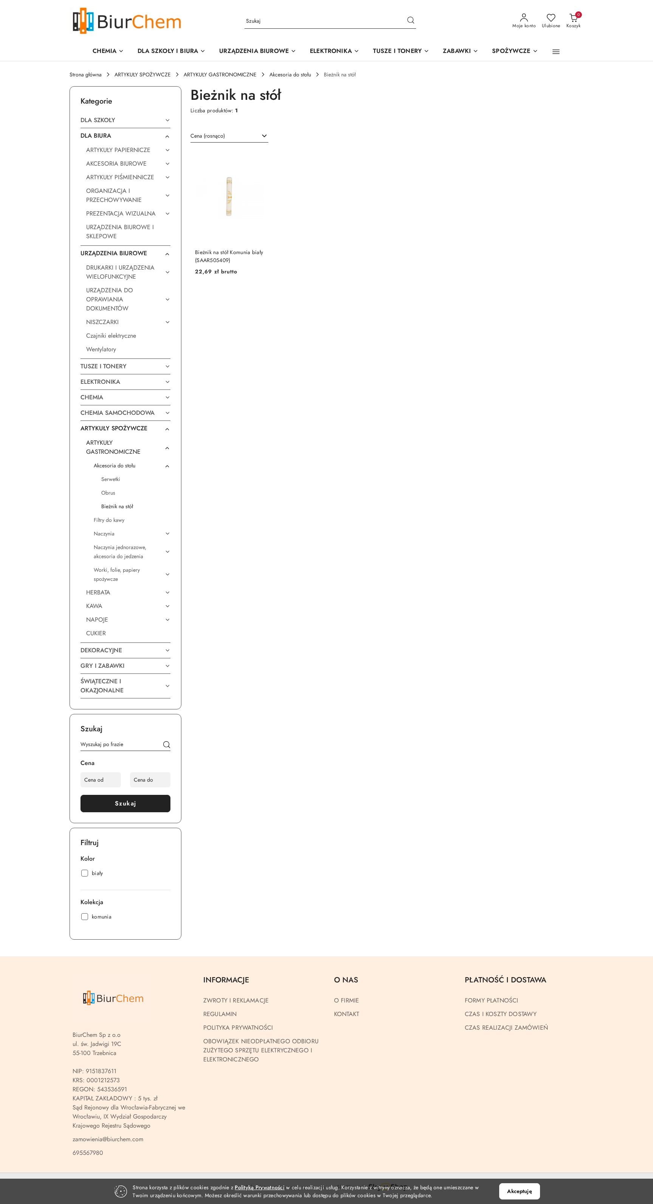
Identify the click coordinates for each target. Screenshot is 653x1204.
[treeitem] (125, 120)
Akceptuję (519, 1191)
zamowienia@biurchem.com (108, 1139)
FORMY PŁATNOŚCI (491, 1000)
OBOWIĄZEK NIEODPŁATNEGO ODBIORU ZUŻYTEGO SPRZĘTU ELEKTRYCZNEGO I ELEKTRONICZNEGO (261, 1050)
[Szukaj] (166, 745)
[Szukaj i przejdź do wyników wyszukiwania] (410, 21)
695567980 (88, 1152)
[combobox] (229, 136)
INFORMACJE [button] (226, 979)
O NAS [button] (346, 979)
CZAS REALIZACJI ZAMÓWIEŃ (506, 1027)
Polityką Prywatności (260, 1187)
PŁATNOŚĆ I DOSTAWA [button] (505, 979)
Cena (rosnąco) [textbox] (207, 136)
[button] (257, 51)
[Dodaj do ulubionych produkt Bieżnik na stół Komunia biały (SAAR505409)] (256, 158)
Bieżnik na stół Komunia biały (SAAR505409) (229, 256)
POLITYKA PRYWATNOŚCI (238, 1027)
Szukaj (125, 803)
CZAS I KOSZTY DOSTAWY (501, 1014)
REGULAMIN (220, 1014)
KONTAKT (346, 1014)
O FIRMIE (346, 1000)
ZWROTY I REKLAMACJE (236, 1000)
